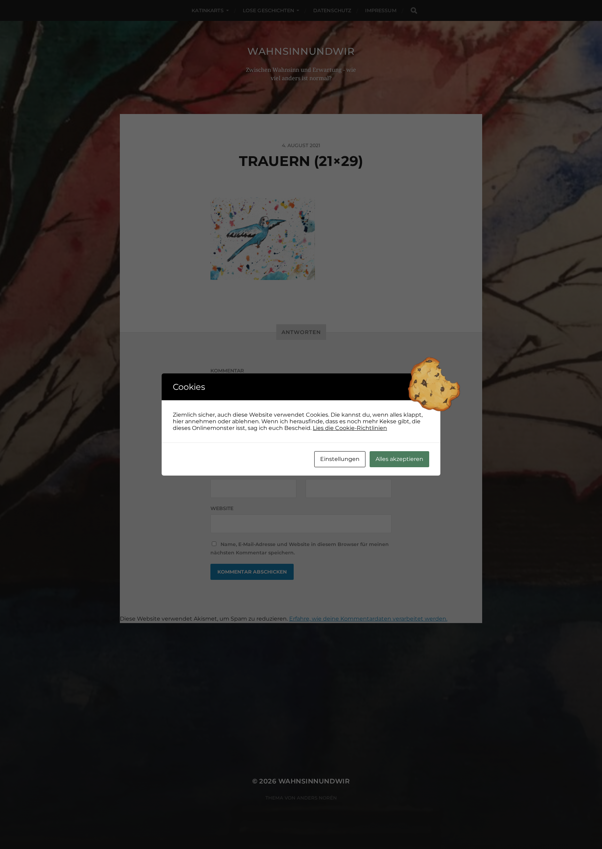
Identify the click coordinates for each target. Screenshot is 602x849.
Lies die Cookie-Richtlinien (350, 428)
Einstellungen (340, 459)
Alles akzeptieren (399, 459)
